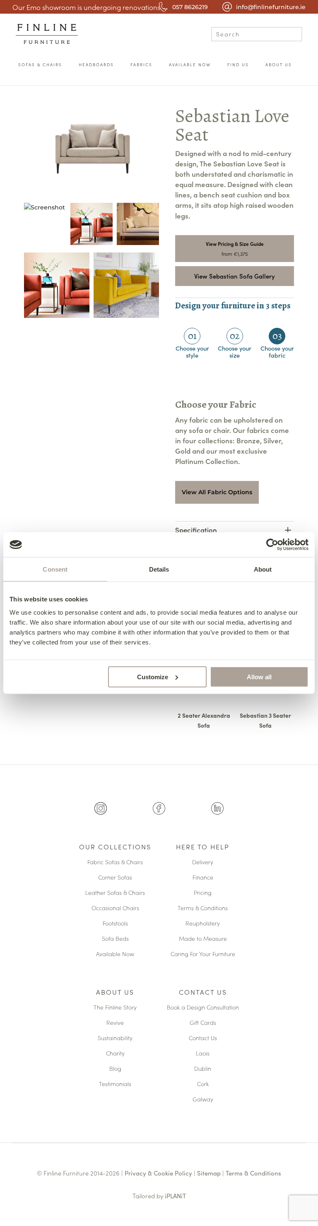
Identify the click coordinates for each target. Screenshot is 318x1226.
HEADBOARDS (96, 64)
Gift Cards (203, 1022)
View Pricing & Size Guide (235, 243)
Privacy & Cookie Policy (158, 1172)
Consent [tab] (55, 569)
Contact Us (203, 992)
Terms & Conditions (203, 908)
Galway (203, 1099)
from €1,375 (235, 253)
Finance (203, 877)
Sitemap (209, 1172)
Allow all (259, 676)
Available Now (115, 954)
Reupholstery (203, 923)
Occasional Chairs (115, 908)
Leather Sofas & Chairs (115, 893)
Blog (115, 1068)
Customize (152, 676)
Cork (203, 1084)
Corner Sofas (115, 877)
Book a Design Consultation (203, 1007)
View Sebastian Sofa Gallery (234, 276)
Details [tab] (159, 569)
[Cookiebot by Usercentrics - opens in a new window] (272, 544)
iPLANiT (175, 1195)
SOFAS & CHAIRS (40, 64)
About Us (115, 992)
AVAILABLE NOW (190, 64)
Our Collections (115, 847)
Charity (115, 1053)
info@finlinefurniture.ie (271, 7)
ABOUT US (278, 64)
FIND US (238, 64)
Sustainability (115, 1038)
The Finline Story (115, 1007)
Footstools (115, 923)
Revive (115, 1022)
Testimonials (115, 1084)
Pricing (203, 893)
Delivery (202, 862)
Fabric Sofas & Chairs (115, 862)
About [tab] (263, 569)
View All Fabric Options (217, 492)
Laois (203, 1053)
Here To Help (202, 847)
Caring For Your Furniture (203, 954)
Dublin (202, 1068)
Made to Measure (203, 938)
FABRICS (141, 64)
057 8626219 (190, 7)
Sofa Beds (115, 938)
